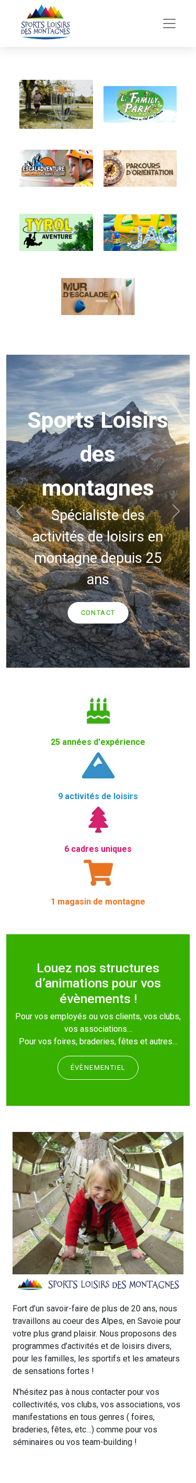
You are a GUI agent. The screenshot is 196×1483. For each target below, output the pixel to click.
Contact (98, 613)
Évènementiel (98, 1067)
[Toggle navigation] (169, 23)
